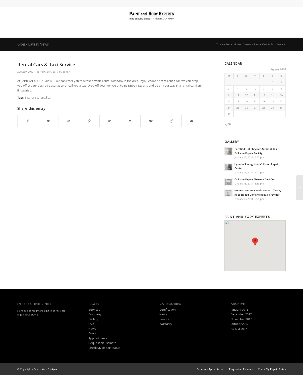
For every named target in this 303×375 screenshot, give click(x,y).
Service (51, 71)
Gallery (93, 319)
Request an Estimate (102, 343)
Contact (94, 333)
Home (237, 44)
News (247, 44)
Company (95, 314)
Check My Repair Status (104, 348)
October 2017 (239, 324)
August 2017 (239, 329)
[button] (255, 242)
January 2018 (239, 310)
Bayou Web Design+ (45, 369)
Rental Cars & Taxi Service (46, 65)
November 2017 (241, 319)
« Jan (227, 124)
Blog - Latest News (33, 44)
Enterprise (31, 97)
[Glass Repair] (299, 187)
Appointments (98, 338)
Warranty (165, 324)
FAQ (91, 324)
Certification (167, 310)
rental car (45, 97)
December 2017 (241, 314)
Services (94, 310)
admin (66, 71)
